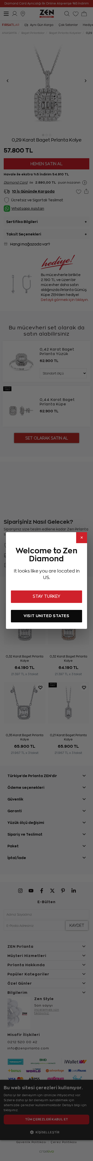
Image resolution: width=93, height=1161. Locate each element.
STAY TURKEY (46, 596)
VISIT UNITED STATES (46, 616)
